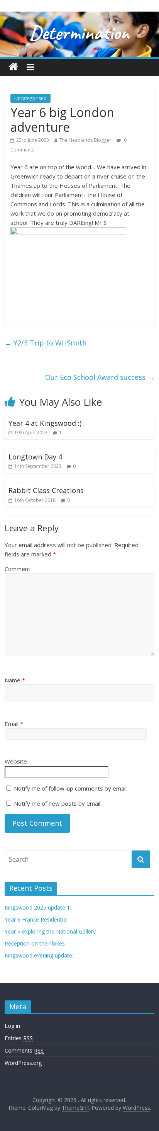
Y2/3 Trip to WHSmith (45, 342)
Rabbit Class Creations (46, 490)
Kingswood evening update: (39, 955)
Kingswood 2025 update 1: (38, 907)
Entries (19, 1038)
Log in (12, 1025)
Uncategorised (30, 98)
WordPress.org (23, 1062)
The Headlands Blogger (85, 140)
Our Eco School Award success (99, 377)
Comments (24, 1050)
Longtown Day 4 (35, 456)
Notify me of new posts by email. (57, 803)
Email (14, 724)
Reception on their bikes (35, 943)
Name (15, 680)
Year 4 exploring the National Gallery (50, 931)
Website (16, 761)
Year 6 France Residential (36, 919)
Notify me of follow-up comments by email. (71, 788)
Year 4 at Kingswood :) (44, 423)
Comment (17, 569)
